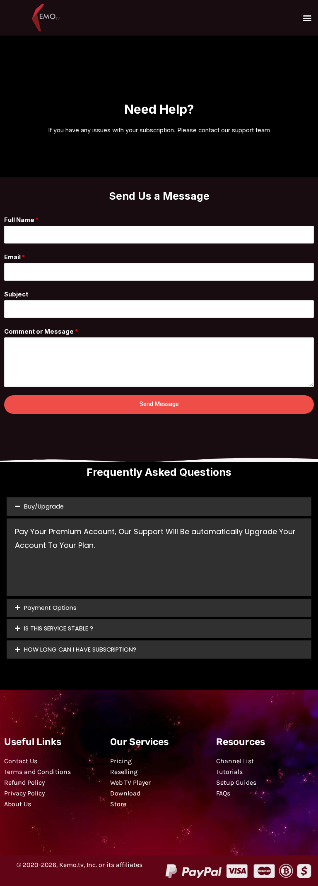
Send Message (159, 404)
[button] (307, 18)
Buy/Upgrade (44, 506)
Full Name (21, 220)
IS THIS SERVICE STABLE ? (58, 628)
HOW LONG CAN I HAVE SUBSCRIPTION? (80, 649)
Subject (16, 294)
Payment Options (50, 608)
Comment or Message (41, 331)
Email (14, 257)
